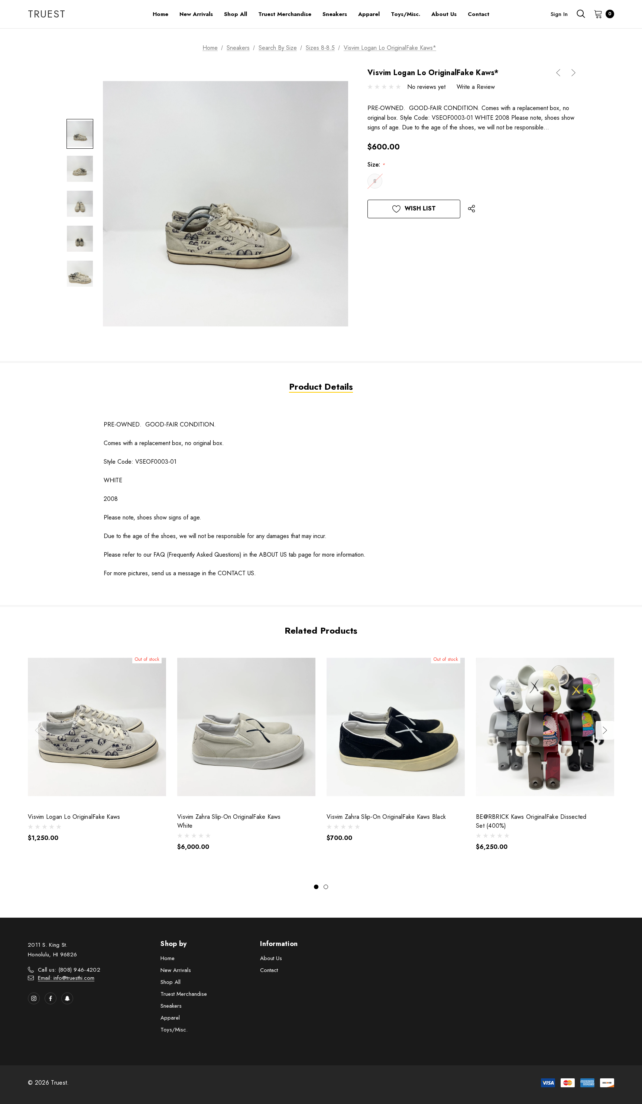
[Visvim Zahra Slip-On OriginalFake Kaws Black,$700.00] (396, 727)
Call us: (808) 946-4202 (69, 970)
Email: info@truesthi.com (66, 978)
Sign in (559, 14)
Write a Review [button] (476, 86)
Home (167, 958)
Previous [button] (37, 730)
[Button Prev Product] (561, 72)
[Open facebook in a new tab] (50, 998)
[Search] (580, 14)
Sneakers (171, 1006)
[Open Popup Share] (471, 209)
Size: (376, 164)
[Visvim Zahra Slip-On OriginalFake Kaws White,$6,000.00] (246, 727)
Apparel (170, 1018)
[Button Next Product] (570, 72)
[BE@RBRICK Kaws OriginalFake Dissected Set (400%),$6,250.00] (545, 727)
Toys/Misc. (174, 1030)
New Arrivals (175, 970)
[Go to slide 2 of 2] (326, 887)
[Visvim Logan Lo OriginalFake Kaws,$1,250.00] (97, 727)
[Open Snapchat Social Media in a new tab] (67, 998)
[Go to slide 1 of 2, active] (316, 887)
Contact (269, 970)
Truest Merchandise (183, 994)
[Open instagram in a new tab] (34, 998)
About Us (271, 958)
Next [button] (605, 730)
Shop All (170, 982)
